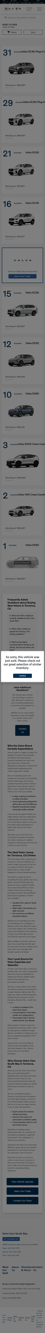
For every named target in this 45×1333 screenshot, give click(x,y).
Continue (22, 676)
